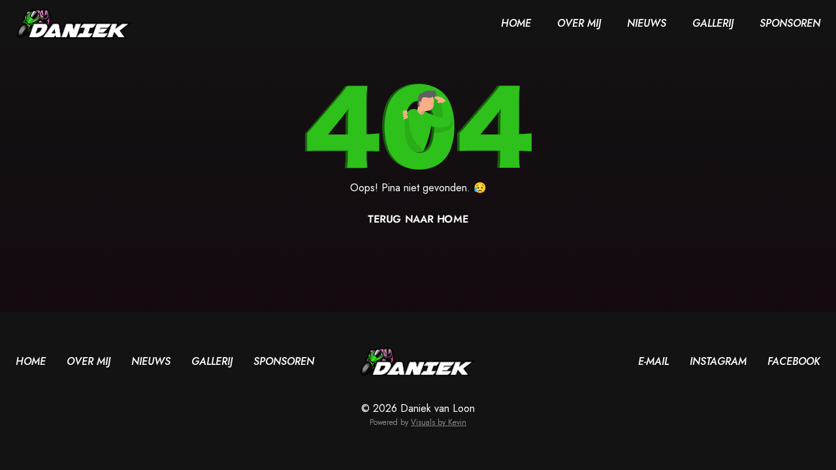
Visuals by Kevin (438, 422)
